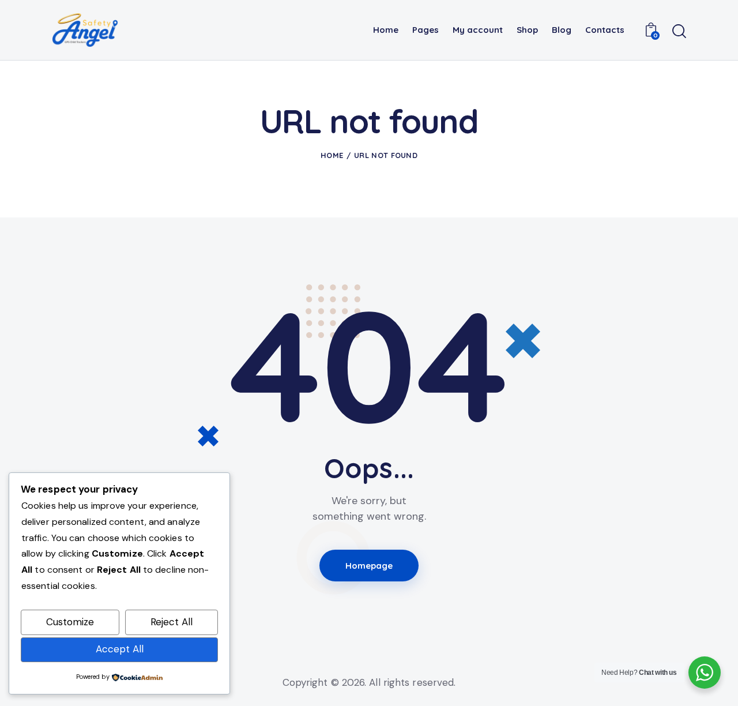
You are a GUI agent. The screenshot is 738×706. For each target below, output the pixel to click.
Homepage (369, 565)
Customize (70, 621)
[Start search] (679, 31)
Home (332, 155)
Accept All (120, 649)
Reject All (171, 621)
